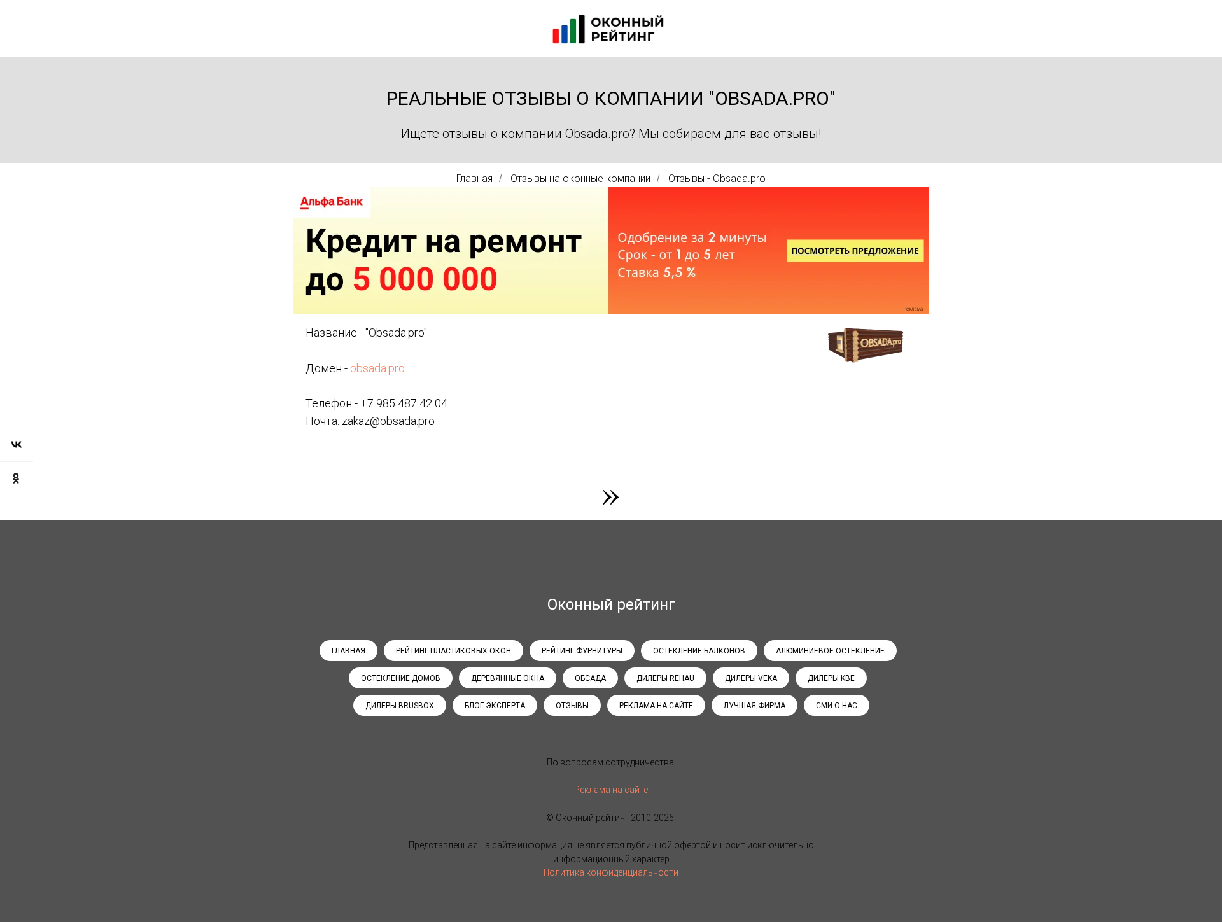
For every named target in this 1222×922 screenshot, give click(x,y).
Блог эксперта (495, 705)
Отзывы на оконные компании (580, 178)
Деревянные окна (507, 678)
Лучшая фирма (754, 705)
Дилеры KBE (831, 678)
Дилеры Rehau (665, 678)
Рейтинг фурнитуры (582, 650)
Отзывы (572, 705)
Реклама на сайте (656, 705)
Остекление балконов (699, 650)
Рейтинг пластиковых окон (453, 650)
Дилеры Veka (751, 678)
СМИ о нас (836, 705)
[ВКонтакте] (16, 444)
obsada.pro (377, 368)
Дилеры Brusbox (399, 705)
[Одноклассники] (16, 477)
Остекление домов (400, 678)
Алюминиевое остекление (830, 650)
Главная (474, 178)
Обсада (590, 678)
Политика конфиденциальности (611, 872)
